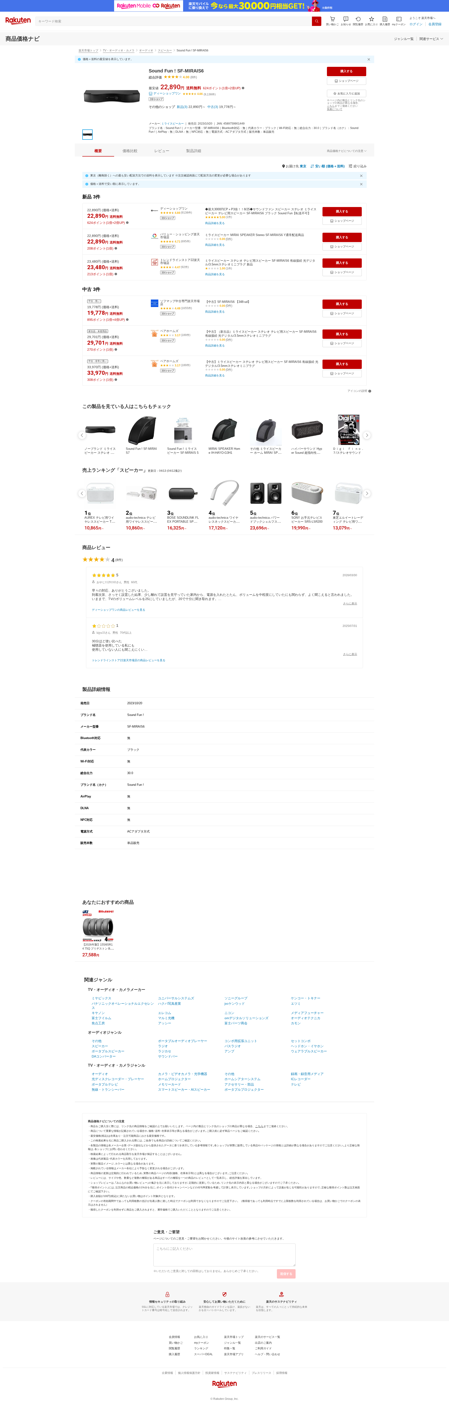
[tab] (98, 151)
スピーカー (165, 50)
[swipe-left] (82, 435)
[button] (346, 21)
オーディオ (146, 50)
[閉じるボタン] (369, 59)
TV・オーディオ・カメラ (118, 50)
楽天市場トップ (88, 50)
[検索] (316, 21)
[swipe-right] (367, 435)
